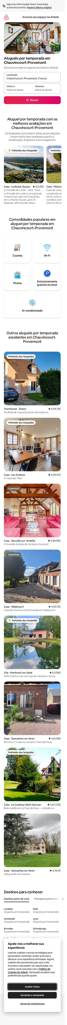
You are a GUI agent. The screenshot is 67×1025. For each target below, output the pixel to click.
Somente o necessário (32, 995)
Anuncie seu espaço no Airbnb (40, 17)
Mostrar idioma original (39, 7)
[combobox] (32, 79)
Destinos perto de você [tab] (16, 898)
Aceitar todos (32, 986)
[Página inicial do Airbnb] (6, 17)
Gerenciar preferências (32, 1003)
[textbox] (18, 90)
